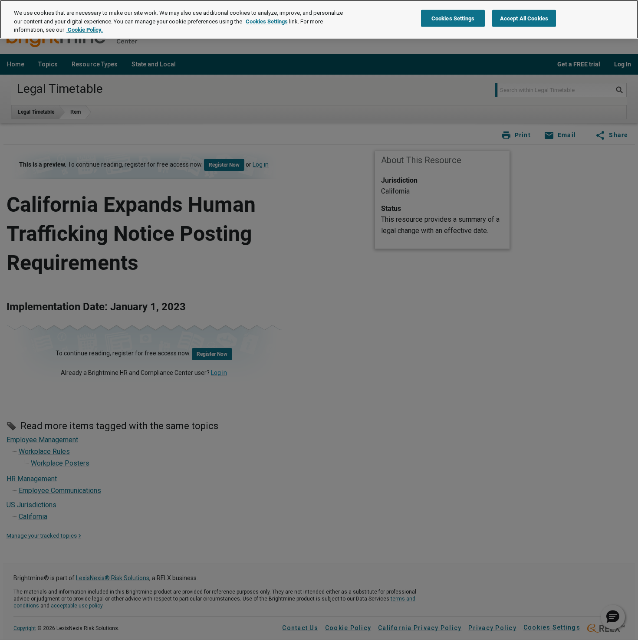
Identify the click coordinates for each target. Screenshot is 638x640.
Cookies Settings (267, 21)
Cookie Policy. (84, 29)
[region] (319, 19)
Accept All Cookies (524, 18)
